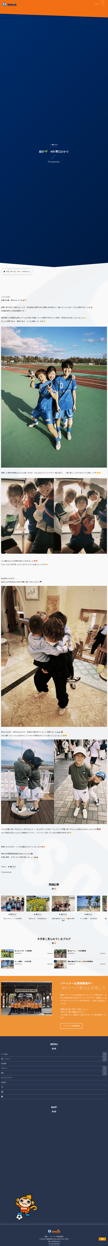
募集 (2, 1073)
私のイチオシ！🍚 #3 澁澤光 (13, 918)
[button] (102, 3)
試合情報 (3, 1063)
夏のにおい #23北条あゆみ (38, 918)
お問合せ (3, 1082)
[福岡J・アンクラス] (9, 4)
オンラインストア (6, 1077)
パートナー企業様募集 (71, 1026)
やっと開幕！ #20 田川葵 (88, 918)
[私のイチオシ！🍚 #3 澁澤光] (12, 903)
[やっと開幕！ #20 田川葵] (88, 903)
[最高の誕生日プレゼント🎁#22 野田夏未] (63, 903)
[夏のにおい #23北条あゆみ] (38, 903)
